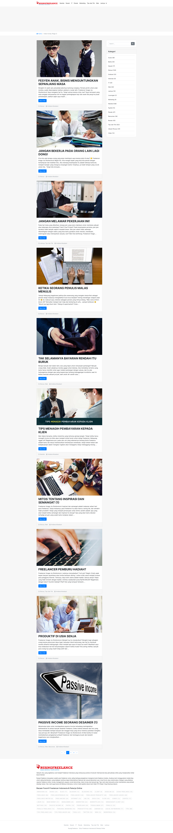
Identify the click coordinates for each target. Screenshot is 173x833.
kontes (127, 798)
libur (40, 802)
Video (110, 133)
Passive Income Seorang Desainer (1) (68, 722)
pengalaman (97, 805)
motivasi (42, 805)
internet (76, 798)
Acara (110, 57)
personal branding (66, 808)
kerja (96, 798)
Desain (68, 3)
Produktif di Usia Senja (57, 636)
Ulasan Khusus (112, 129)
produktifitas (85, 808)
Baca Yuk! (42, 100)
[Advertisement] (54, 19)
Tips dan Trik (91, 3)
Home (40, 33)
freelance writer (45, 798)
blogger (74, 791)
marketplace (97, 802)
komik (116, 798)
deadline (109, 791)
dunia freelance (125, 791)
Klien (97, 3)
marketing (82, 802)
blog (63, 791)
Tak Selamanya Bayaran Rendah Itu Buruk (67, 360)
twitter (87, 812)
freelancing (62, 798)
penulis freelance (46, 808)
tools (77, 812)
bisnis (54, 791)
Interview (111, 78)
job (87, 798)
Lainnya (102, 3)
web (98, 812)
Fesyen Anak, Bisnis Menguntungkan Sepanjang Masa (68, 82)
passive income (56, 805)
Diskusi (42, 106)
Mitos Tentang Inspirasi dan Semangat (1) (61, 500)
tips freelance (44, 812)
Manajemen (68, 802)
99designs (42, 791)
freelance (42, 795)
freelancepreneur (59, 795)
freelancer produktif (96, 795)
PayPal (110, 108)
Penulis (76, 3)
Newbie (62, 3)
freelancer (77, 795)
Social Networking (114, 808)
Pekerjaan (82, 805)
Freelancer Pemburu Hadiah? (62, 569)
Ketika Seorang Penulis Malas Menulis (63, 289)
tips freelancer (62, 812)
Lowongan (111, 95)
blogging (87, 791)
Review (110, 120)
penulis (110, 805)
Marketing (82, 3)
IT (71, 3)
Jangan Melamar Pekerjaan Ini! (64, 221)
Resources (52, 746)
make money (53, 802)
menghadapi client (115, 802)
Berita (110, 62)
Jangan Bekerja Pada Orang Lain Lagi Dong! (68, 152)
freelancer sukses (118, 795)
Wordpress (109, 812)
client (98, 791)
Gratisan (110, 74)
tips (129, 808)
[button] (107, 3)
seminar (99, 808)
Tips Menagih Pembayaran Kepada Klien (65, 430)
